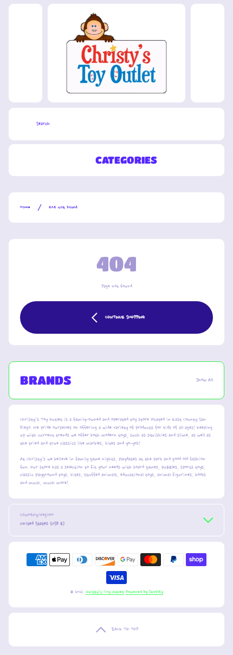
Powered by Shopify (144, 592)
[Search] (20, 124)
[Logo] (116, 53)
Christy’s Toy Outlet (105, 592)
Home (25, 207)
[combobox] (116, 124)
